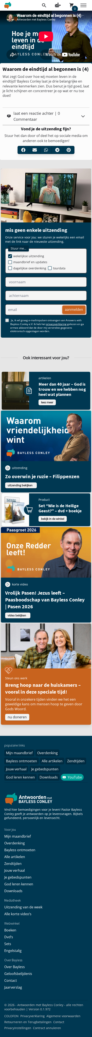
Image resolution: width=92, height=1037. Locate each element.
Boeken (10, 930)
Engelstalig (13, 950)
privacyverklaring (56, 324)
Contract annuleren (47, 1028)
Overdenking (47, 753)
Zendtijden (76, 761)
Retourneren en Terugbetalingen (28, 1022)
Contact (10, 980)
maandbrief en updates (30, 262)
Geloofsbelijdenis (18, 973)
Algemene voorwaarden (63, 1016)
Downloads (49, 777)
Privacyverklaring (32, 1016)
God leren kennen (20, 777)
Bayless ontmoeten (21, 761)
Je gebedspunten (44, 769)
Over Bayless (14, 966)
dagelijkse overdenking (29, 268)
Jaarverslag (13, 987)
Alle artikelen (52, 761)
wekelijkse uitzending (28, 256)
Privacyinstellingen (17, 1028)
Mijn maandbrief (19, 753)
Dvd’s (8, 937)
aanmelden (74, 309)
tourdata (59, 268)
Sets (7, 943)
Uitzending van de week (23, 907)
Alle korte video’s (17, 914)
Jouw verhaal (16, 769)
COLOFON (11, 1016)
